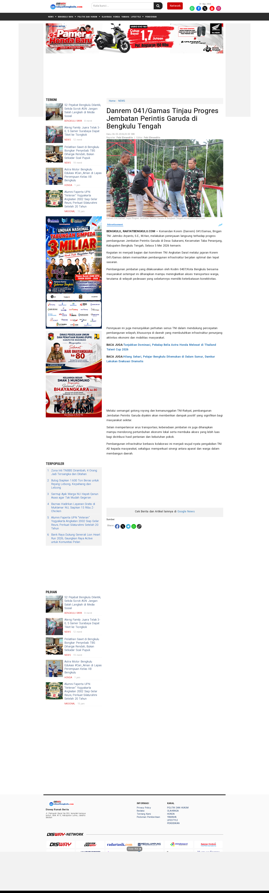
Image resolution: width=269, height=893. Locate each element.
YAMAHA (125, 17)
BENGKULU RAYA (65, 17)
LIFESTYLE (136, 17)
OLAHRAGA (107, 17)
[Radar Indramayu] (179, 844)
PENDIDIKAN (151, 17)
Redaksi (140, 810)
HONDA (116, 17)
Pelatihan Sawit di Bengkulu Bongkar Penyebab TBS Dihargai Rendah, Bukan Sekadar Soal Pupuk (81, 152)
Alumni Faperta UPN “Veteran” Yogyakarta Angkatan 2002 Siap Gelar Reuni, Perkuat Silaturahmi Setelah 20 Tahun (80, 199)
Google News (186, 511)
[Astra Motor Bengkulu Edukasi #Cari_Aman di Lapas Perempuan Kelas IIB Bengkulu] (54, 176)
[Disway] (60, 844)
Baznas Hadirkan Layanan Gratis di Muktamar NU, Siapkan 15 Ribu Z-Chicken (71, 507)
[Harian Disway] (90, 844)
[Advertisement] (31, 70)
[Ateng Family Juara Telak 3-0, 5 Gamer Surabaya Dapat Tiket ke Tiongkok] (54, 134)
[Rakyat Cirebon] (208, 844)
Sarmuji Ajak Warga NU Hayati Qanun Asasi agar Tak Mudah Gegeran (72, 496)
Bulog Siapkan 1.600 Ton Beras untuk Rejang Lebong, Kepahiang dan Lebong (73, 484)
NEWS (51, 17)
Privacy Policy (144, 807)
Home (112, 101)
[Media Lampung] (149, 844)
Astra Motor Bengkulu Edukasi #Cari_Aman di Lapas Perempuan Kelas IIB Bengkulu (83, 175)
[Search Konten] (158, 6)
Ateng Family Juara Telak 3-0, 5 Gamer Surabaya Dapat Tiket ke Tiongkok (82, 131)
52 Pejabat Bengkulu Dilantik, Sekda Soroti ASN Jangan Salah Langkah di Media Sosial (82, 110)
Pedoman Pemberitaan (148, 817)
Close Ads (133, 848)
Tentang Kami (144, 814)
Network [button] (175, 6)
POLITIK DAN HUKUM (87, 17)
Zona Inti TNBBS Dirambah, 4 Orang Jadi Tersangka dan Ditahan (72, 472)
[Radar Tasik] (119, 844)
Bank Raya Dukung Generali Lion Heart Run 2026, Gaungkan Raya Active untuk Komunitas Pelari (73, 538)
